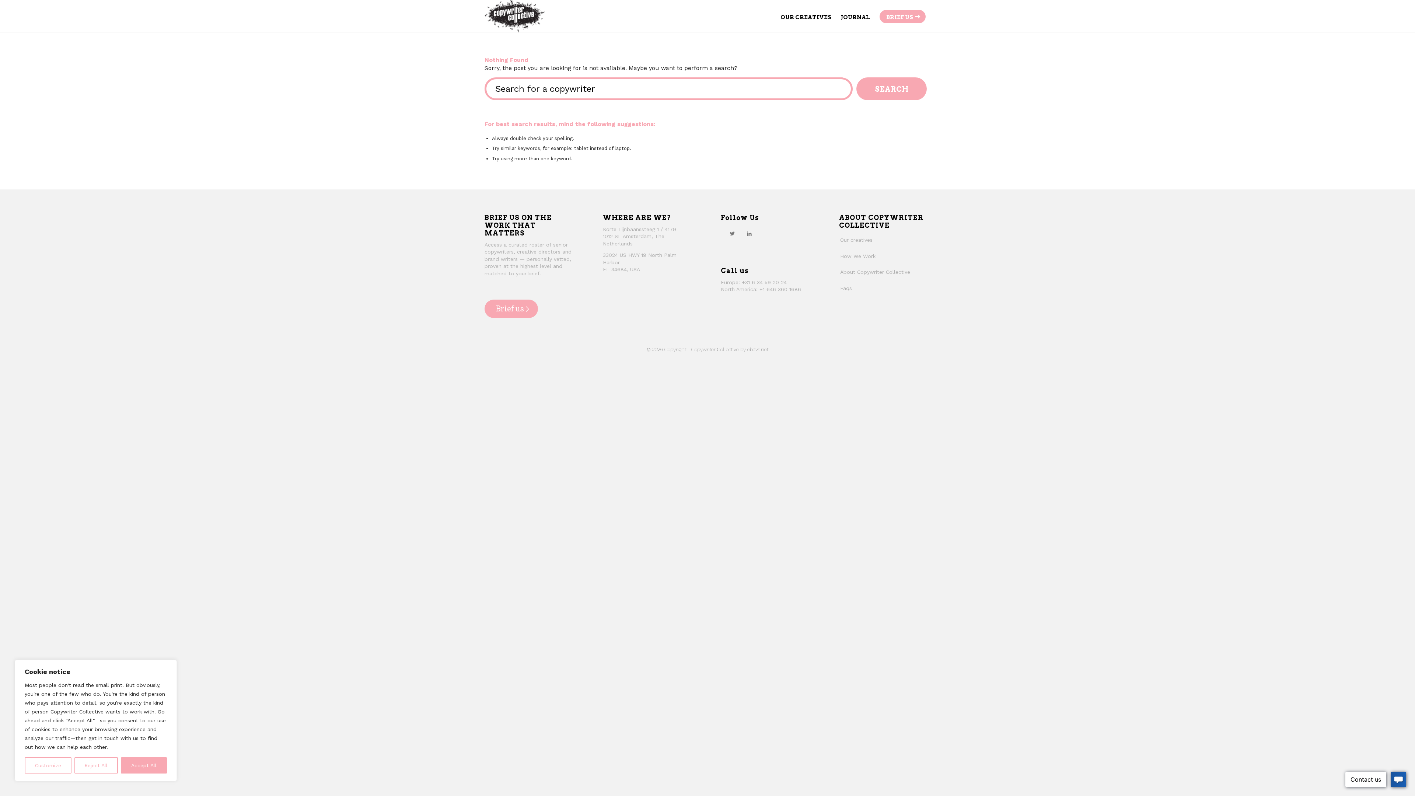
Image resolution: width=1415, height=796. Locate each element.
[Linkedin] (749, 233)
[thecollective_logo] (515, 16)
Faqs (846, 288)
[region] (96, 720)
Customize (48, 765)
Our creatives (856, 240)
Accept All (144, 765)
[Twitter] (732, 233)
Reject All (96, 765)
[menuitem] (806, 16)
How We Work (858, 256)
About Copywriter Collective (875, 272)
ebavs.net (757, 349)
